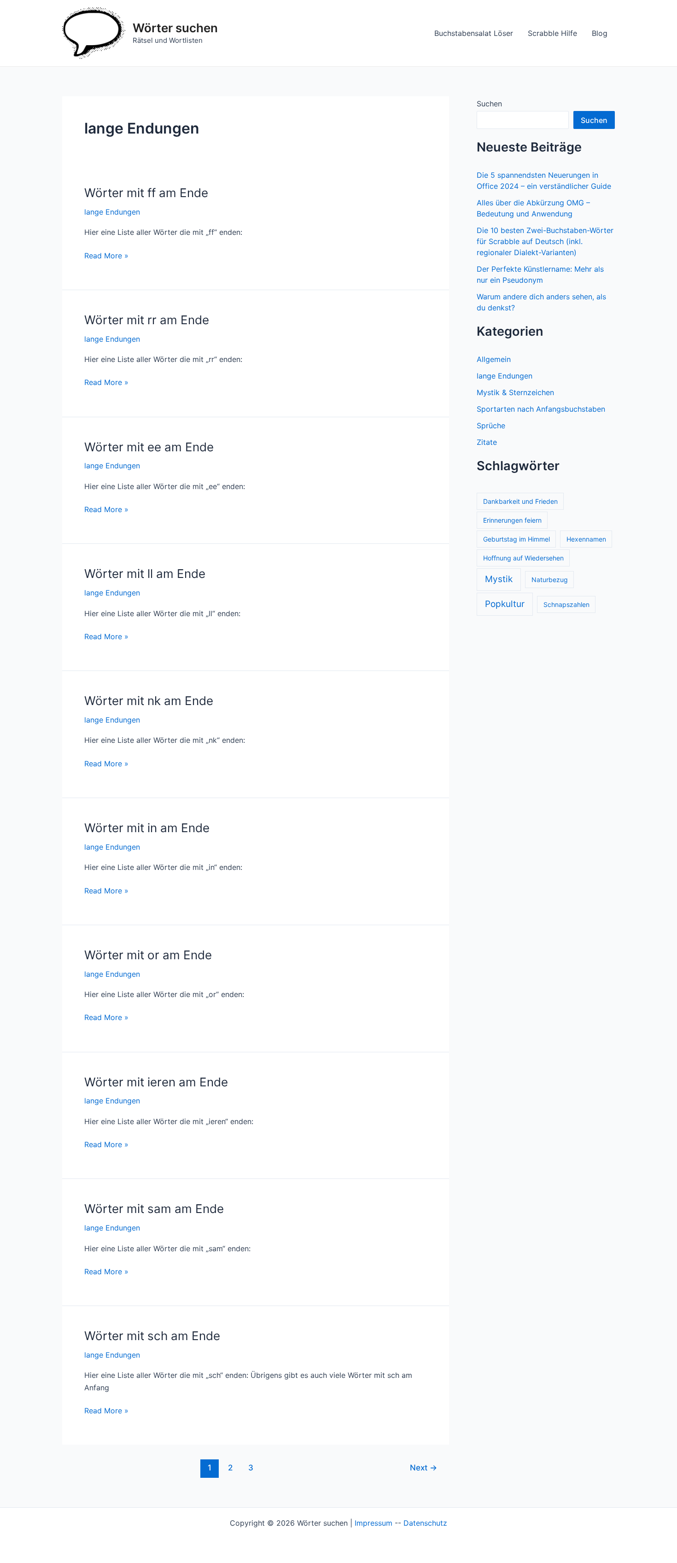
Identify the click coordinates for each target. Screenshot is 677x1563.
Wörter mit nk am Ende (148, 701)
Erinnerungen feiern (512, 520)
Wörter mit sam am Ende (154, 1208)
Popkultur (505, 604)
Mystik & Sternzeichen (515, 392)
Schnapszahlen (566, 604)
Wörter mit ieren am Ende (156, 1082)
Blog (599, 33)
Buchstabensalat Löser (473, 33)
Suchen (489, 103)
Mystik (499, 579)
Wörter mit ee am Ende (149, 447)
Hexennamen (586, 539)
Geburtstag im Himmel (516, 539)
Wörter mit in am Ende (147, 828)
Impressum (373, 1523)
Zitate (487, 442)
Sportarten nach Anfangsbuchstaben (541, 409)
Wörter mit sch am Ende (152, 1336)
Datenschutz (425, 1523)
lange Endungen (112, 211)
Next (423, 1467)
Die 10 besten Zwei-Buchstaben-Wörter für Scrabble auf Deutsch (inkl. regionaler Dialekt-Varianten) (545, 241)
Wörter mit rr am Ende (146, 320)
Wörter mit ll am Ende (144, 573)
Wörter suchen (175, 28)
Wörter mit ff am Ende (146, 193)
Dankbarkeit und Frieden (520, 501)
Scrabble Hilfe (552, 33)
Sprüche (491, 425)
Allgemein (494, 359)
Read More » (106, 256)
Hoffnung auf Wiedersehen (523, 558)
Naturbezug (549, 579)
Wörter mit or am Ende (148, 955)
